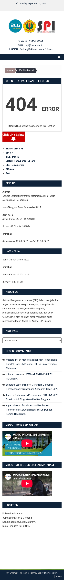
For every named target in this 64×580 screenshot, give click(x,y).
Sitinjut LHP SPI (14, 148)
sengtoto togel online (17, 384)
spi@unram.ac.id (34, 45)
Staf (8, 173)
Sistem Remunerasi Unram (20, 161)
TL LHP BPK (12, 157)
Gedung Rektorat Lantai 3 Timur (36, 49)
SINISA (9, 152)
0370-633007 (36, 41)
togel (8, 395)
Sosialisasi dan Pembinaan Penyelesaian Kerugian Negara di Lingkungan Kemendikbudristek (29, 409)
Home (59, 576)
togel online (12, 405)
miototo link (12, 359)
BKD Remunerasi (15, 165)
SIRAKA (10, 169)
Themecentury (50, 573)
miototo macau (14, 374)
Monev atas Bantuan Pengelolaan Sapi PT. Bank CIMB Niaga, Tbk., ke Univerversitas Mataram (31, 364)
